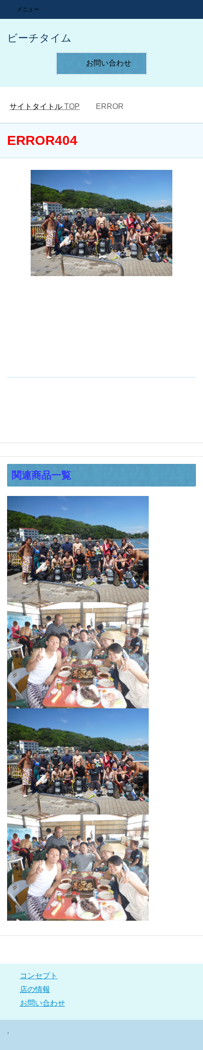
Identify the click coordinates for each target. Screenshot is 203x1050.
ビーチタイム (39, 38)
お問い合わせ (42, 1003)
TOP (44, 106)
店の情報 (35, 989)
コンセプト (39, 976)
